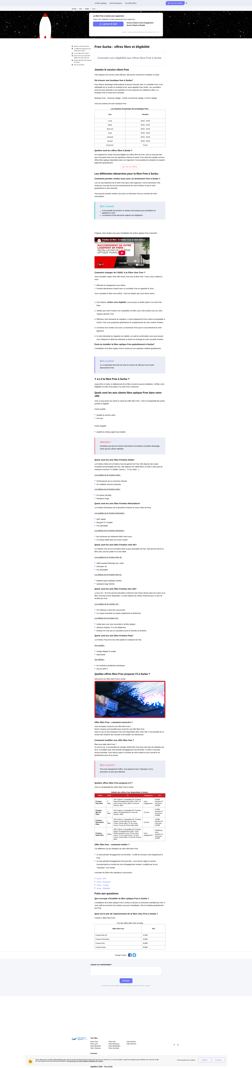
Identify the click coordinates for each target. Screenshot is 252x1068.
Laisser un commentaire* (101, 965)
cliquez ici (147, 985)
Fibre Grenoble (114, 1048)
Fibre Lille (112, 1041)
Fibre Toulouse (95, 1048)
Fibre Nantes (131, 1041)
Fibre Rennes (131, 1044)
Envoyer (126, 981)
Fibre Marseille (95, 1046)
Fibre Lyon (94, 1044)
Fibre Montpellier (114, 1046)
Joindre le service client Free (81, 46)
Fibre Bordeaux (114, 1044)
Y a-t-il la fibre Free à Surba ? (81, 53)
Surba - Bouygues (103, 882)
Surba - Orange (102, 885)
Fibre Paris (94, 1041)
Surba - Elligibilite (103, 888)
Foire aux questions (79, 64)
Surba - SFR (101, 879)
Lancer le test (109, 24)
